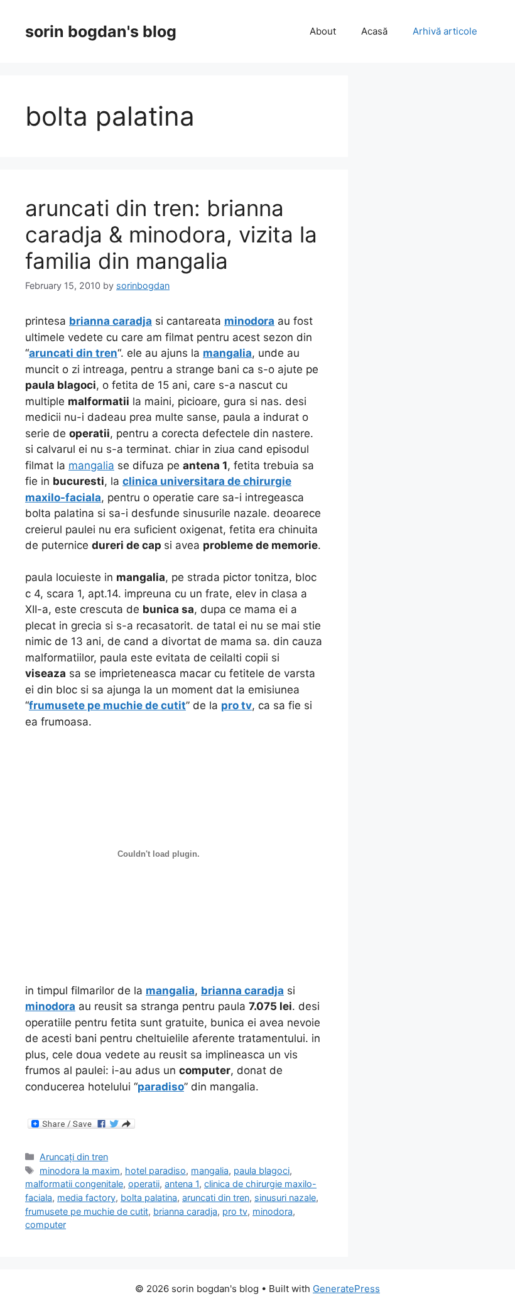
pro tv (234, 1211)
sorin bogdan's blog (100, 31)
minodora (272, 1211)
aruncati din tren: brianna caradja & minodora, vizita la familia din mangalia (171, 234)
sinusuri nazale (285, 1197)
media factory (86, 1197)
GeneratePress (346, 1289)
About (323, 31)
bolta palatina (149, 1197)
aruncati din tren (215, 1197)
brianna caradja (185, 1211)
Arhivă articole (445, 31)
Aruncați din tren (74, 1156)
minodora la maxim (80, 1170)
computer (45, 1224)
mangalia (91, 465)
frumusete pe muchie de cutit (86, 1211)
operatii (144, 1183)
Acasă (374, 31)
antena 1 (182, 1183)
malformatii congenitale (74, 1183)
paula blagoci (262, 1170)
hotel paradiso (155, 1170)
